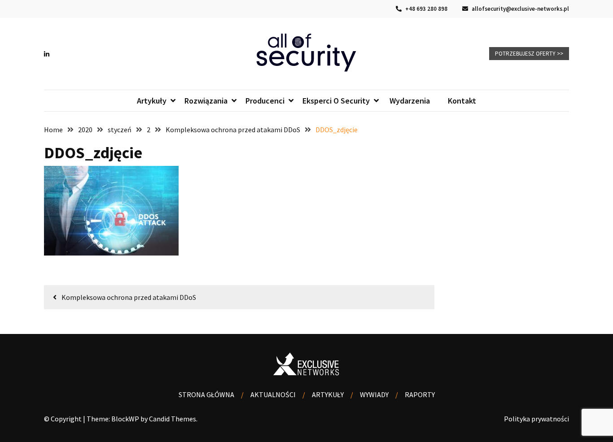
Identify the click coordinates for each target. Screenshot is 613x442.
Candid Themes (172, 418)
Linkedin (48, 54)
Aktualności (273, 394)
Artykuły (328, 394)
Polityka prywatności (536, 418)
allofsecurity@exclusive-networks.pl (519, 9)
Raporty (420, 394)
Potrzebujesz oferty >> (529, 53)
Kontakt (462, 100)
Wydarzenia (409, 100)
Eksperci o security (336, 100)
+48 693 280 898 (425, 9)
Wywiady (374, 394)
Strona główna (206, 394)
